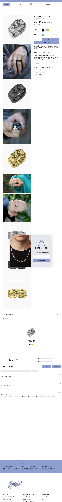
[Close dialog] (51, 236)
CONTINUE (41, 260)
